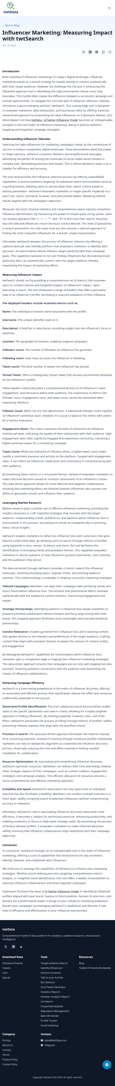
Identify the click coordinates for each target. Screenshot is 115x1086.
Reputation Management (55, 1011)
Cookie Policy (9, 1064)
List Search (47, 1001)
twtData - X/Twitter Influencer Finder (54, 120)
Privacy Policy (10, 1059)
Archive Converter (51, 972)
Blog (81, 963)
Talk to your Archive (52, 977)
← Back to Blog (10, 25)
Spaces (6, 977)
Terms (5, 1054)
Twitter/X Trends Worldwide (95, 968)
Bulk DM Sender (50, 1015)
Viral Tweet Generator (53, 987)
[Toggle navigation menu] (109, 8)
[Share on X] (83, 52)
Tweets (6, 968)
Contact (6, 1050)
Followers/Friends (12, 963)
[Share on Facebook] (96, 52)
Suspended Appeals (52, 1006)
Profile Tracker (49, 1020)
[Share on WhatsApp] (103, 52)
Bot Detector (48, 982)
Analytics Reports (50, 992)
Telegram (49, 1045)
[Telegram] (106, 1064)
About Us (7, 1045)
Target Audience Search (54, 963)
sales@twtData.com (55, 1040)
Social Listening (49, 1025)
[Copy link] (110, 52)
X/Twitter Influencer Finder (62, 891)
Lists (4, 972)
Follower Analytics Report (55, 996)
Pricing (6, 1040)
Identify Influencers (52, 968)
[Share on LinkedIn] (90, 52)
